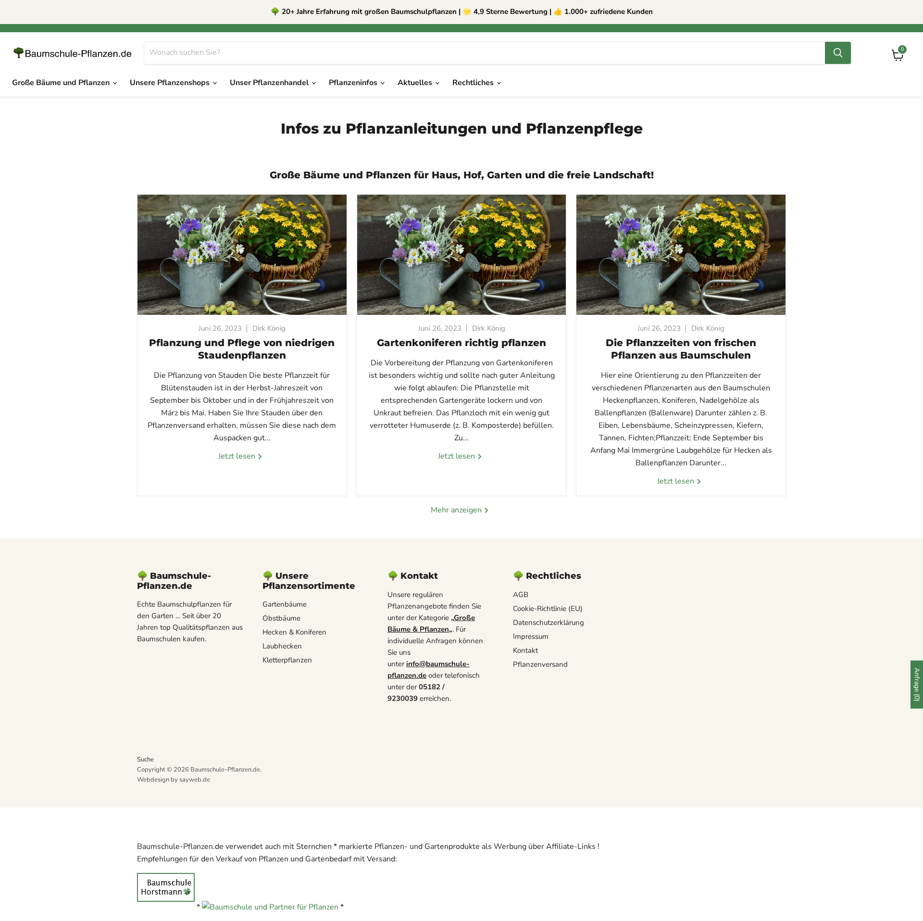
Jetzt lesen (237, 456)
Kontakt (525, 650)
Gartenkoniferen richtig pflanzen (461, 342)
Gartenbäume (284, 604)
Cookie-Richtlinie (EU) (548, 608)
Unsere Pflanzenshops (171, 82)
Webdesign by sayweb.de (173, 779)
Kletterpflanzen (287, 660)
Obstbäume (281, 618)
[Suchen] (838, 53)
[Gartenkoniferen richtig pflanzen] (461, 255)
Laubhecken (282, 646)
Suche (145, 759)
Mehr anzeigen (457, 510)
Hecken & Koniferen (294, 632)
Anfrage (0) (917, 684)
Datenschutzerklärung (548, 622)
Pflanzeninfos (354, 82)
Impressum (531, 636)
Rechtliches (474, 82)
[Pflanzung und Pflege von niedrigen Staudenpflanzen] (242, 255)
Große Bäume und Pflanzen (62, 82)
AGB (520, 594)
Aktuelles (416, 82)
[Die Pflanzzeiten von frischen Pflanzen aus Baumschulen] (681, 255)
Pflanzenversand (540, 664)
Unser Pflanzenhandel (270, 82)
